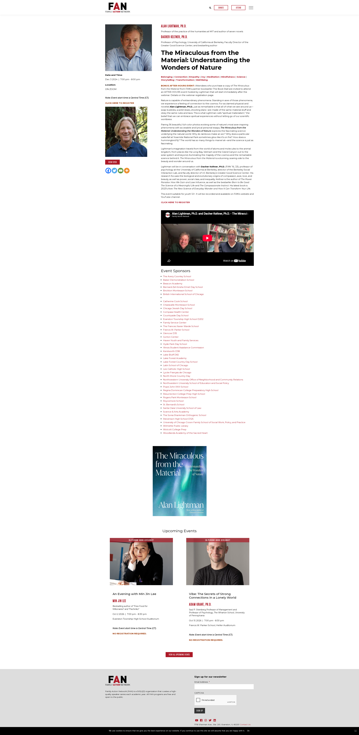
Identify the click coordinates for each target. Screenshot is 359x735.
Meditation (213, 76)
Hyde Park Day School (175, 344)
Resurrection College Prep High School (184, 394)
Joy (203, 76)
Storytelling (167, 80)
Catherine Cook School (175, 301)
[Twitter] (114, 170)
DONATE (221, 7)
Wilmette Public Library (175, 426)
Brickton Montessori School (177, 290)
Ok (248, 731)
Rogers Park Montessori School (179, 397)
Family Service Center (174, 322)
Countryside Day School (175, 315)
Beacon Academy (172, 283)
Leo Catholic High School (176, 369)
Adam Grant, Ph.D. (200, 604)
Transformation (185, 80)
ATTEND (238, 7)
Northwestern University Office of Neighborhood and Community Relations (203, 379)
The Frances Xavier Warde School (181, 326)
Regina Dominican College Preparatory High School (190, 390)
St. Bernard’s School (173, 404)
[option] (180, 481)
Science (241, 76)
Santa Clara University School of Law (182, 408)
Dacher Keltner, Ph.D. (174, 37)
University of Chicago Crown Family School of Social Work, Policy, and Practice (204, 422)
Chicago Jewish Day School (177, 308)
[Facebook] (108, 170)
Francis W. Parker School (176, 329)
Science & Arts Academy (176, 411)
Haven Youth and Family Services (180, 340)
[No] (355, 731)
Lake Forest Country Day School (180, 361)
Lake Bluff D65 (171, 354)
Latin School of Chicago (175, 365)
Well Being (202, 80)
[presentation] (215, 700)
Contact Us (245, 724)
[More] (127, 170)
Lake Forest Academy (175, 358)
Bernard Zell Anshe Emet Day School (183, 287)
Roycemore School (173, 401)
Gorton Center (171, 337)
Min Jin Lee (119, 601)
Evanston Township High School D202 (183, 319)
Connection (180, 76)
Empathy (194, 76)
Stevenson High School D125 (178, 418)
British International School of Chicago (183, 294)
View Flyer (112, 162)
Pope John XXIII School (175, 386)
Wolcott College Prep (174, 429)
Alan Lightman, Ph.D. (174, 26)
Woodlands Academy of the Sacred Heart (185, 433)
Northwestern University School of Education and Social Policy (196, 383)
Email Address (202, 682)
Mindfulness (228, 76)
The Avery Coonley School (177, 276)
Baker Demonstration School (178, 280)
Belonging (166, 76)
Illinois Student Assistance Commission (183, 347)
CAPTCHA (199, 693)
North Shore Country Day (176, 376)
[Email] (120, 170)
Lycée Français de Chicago (177, 372)
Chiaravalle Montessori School (179, 304)
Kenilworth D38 (171, 351)
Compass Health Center (176, 312)
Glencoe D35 (170, 333)
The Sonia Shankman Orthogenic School (184, 415)
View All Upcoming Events (179, 654)
